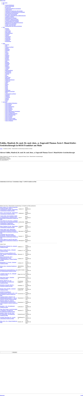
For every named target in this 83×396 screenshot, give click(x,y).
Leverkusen (7, 97)
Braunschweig (8, 72)
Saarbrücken (7, 90)
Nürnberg (7, 56)
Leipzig (6, 54)
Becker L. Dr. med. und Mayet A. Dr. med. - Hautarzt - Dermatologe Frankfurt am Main (8, 254)
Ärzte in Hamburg (9, 109)
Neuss (6, 100)
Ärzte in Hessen (8, 110)
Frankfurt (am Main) (9, 47)
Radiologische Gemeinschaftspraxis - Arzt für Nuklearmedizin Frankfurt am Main (8, 270)
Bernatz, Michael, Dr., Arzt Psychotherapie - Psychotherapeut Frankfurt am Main (7, 281)
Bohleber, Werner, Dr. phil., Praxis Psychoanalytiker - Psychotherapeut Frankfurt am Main (7, 314)
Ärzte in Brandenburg (9, 106)
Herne (6, 92)
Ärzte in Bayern (8, 104)
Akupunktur (7, 37)
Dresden (7, 52)
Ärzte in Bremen (8, 107)
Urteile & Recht (8, 9)
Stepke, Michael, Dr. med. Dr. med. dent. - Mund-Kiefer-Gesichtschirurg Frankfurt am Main (9, 240)
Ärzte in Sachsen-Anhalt (10, 118)
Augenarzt (7, 29)
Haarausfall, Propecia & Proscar (11, 19)
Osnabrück (7, 94)
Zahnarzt (7, 35)
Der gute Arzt (8, 7)
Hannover (7, 55)
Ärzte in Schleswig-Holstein (11, 119)
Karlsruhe (7, 64)
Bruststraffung (8, 41)
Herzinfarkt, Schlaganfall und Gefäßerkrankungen (15, 15)
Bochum (7, 58)
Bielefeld (7, 62)
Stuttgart (7, 48)
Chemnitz (7, 73)
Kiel (6, 75)
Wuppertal (7, 59)
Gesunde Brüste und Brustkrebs (11, 13)
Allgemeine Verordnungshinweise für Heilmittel (15, 12)
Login (82, 395)
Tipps (4, 27)
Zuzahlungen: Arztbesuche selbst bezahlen (14, 10)
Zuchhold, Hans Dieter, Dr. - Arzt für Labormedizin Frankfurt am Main (7, 318)
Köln (6, 45)
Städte (4, 43)
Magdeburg (7, 78)
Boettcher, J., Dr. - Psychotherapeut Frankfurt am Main (7, 307)
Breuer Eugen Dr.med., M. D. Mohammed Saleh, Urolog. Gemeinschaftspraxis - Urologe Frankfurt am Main (8, 258)
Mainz (6, 85)
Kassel (6, 86)
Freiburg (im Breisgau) (10, 79)
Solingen (7, 98)
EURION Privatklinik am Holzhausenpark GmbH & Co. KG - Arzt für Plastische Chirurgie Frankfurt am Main (8, 293)
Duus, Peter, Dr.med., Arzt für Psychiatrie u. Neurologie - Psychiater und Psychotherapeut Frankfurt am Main (8, 310)
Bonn (6, 61)
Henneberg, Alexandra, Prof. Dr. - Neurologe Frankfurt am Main (7, 285)
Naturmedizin (8, 36)
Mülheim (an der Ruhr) (10, 91)
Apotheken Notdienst (9, 16)
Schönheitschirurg (9, 33)
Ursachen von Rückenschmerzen (12, 20)
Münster (7, 65)
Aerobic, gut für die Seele (10, 25)
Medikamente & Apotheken (11, 18)
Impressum (2, 395)
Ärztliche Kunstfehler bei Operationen (13, 8)
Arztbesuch (7, 40)
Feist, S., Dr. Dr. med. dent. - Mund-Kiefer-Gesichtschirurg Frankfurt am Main (9, 213)
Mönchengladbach (9, 70)
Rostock (7, 84)
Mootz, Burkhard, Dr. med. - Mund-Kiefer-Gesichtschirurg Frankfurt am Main (9, 227)
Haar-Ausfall (8, 32)
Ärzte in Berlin (8, 105)
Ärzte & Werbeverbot (9, 6)
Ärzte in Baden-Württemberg (11, 103)
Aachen (6, 69)
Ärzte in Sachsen (8, 117)
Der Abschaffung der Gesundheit (12, 21)
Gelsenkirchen (8, 71)
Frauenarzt (7, 34)
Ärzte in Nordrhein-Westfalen (11, 113)
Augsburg (7, 68)
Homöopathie (8, 39)
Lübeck (6, 82)
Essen (6, 51)
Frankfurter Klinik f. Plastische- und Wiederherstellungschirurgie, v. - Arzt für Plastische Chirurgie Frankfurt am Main (8, 298)
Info (3, 3)
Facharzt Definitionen (9, 5)
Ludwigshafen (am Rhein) (10, 93)
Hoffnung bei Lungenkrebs (10, 23)
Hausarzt (7, 28)
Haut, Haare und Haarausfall (11, 14)
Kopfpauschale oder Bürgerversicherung (13, 26)
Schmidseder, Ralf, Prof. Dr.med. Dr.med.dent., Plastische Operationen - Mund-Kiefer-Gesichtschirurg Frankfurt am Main (9, 236)
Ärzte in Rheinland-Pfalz (10, 114)
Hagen (6, 87)
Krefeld (6, 76)
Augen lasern (8, 30)
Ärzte (1, 148)
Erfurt (6, 83)
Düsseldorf (7, 49)
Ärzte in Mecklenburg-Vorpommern (12, 111)
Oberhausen (7, 80)
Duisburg (7, 57)
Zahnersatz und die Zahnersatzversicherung (14, 22)
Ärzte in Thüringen (9, 120)
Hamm (6, 89)
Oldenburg (7, 96)
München (7, 44)
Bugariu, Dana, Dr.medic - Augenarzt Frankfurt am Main (8, 289)
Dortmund (7, 50)
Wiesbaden (7, 66)
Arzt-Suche (5, 102)
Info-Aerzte (5, 2)
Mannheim (7, 63)
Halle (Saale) (8, 77)
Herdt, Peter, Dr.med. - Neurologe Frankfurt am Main (7, 278)
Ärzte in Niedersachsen (10, 112)
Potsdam (7, 99)
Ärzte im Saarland (9, 116)
